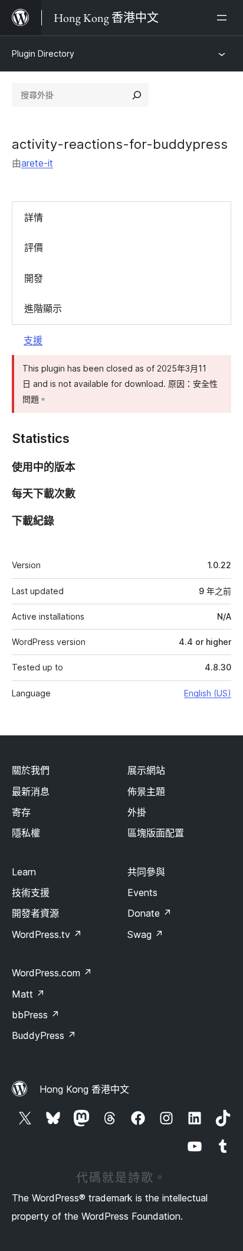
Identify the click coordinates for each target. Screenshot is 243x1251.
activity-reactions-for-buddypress (120, 144)
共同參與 (146, 872)
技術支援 (31, 892)
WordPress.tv (47, 934)
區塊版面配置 (155, 833)
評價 (33, 247)
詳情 (33, 217)
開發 (33, 278)
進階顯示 (43, 308)
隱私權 (26, 833)
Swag (145, 934)
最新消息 (31, 791)
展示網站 (146, 770)
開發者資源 (35, 913)
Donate (149, 913)
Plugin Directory (43, 53)
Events (142, 892)
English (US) (207, 693)
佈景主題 (146, 791)
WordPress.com (52, 973)
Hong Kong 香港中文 (84, 1089)
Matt (28, 994)
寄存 (21, 812)
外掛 (136, 812)
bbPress (36, 1015)
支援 (33, 340)
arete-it (37, 163)
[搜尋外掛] (137, 95)
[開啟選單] (224, 17)
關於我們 (31, 770)
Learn (24, 872)
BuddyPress (44, 1035)
